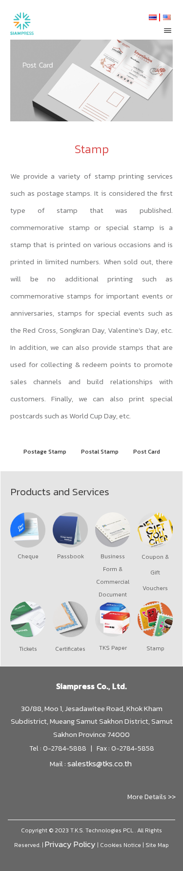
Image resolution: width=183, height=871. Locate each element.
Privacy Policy (70, 844)
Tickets (28, 648)
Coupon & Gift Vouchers (155, 572)
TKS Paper (113, 647)
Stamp (155, 648)
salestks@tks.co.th (99, 763)
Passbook (70, 556)
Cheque (28, 556)
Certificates (70, 648)
